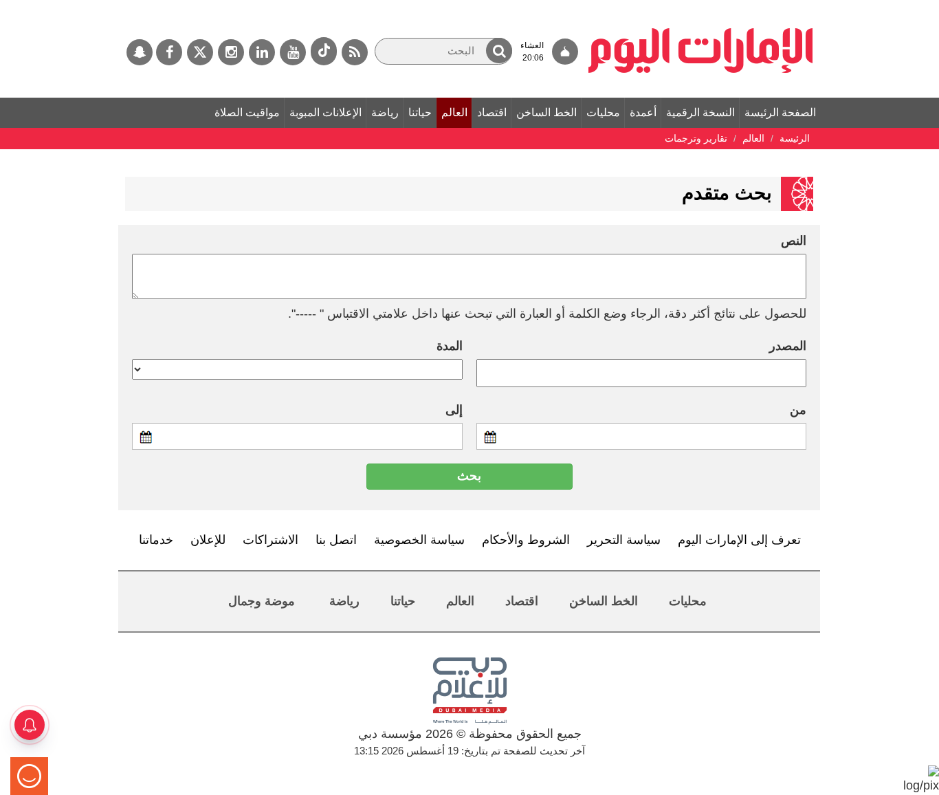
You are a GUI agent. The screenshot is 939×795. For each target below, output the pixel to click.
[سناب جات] (139, 52)
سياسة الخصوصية (419, 540)
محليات (603, 112)
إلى (454, 410)
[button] (499, 50)
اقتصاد (492, 112)
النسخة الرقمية (700, 112)
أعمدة (643, 112)
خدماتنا (156, 540)
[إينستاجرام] (231, 52)
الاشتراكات (270, 540)
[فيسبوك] (169, 52)
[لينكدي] (262, 52)
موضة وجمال (261, 601)
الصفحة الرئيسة (780, 112)
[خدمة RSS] (355, 52)
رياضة (385, 112)
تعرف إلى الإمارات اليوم (739, 540)
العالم (454, 112)
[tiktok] (324, 51)
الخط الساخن (546, 112)
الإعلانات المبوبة (325, 112)
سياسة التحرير (624, 540)
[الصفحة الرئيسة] (700, 7)
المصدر (787, 346)
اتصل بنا (336, 540)
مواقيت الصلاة (247, 112)
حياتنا (420, 112)
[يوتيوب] (293, 52)
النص (793, 241)
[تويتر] (200, 52)
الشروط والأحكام (526, 540)
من (798, 410)
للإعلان (207, 540)
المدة (450, 346)
